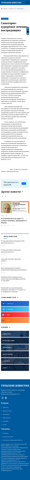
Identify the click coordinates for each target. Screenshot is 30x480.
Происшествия (7, 411)
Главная (4, 8)
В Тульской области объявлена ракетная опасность (11, 251)
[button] (2, 196)
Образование (7, 417)
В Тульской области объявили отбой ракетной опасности (12, 242)
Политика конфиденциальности (13, 440)
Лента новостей (10, 236)
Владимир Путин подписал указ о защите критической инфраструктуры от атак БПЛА (13, 279)
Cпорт (4, 424)
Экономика (6, 414)
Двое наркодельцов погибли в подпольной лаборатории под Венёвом (13, 269)
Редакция (5, 433)
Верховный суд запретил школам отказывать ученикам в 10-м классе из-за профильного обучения (13, 290)
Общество (12, 8)
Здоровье (5, 421)
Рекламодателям (8, 436)
